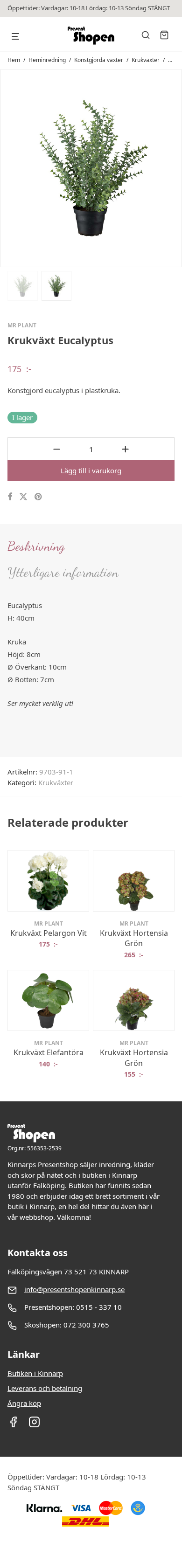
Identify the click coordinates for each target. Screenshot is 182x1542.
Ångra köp (24, 1403)
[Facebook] (13, 1425)
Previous (9, 167)
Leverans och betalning (44, 1388)
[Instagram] (34, 1425)
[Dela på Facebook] (9, 496)
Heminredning (47, 60)
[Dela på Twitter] (23, 496)
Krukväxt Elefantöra (49, 1052)
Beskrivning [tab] (35, 546)
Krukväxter (146, 60)
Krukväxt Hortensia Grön (134, 938)
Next (172, 167)
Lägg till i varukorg (91, 470)
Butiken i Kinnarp (35, 1373)
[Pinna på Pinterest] (39, 496)
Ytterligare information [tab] (63, 572)
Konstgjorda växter (98, 60)
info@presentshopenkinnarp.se (74, 1289)
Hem (13, 60)
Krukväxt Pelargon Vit (48, 933)
